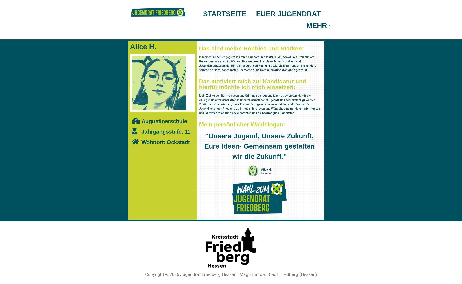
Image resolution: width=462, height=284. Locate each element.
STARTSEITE (224, 14)
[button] (318, 25)
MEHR (316, 25)
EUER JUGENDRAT (288, 14)
